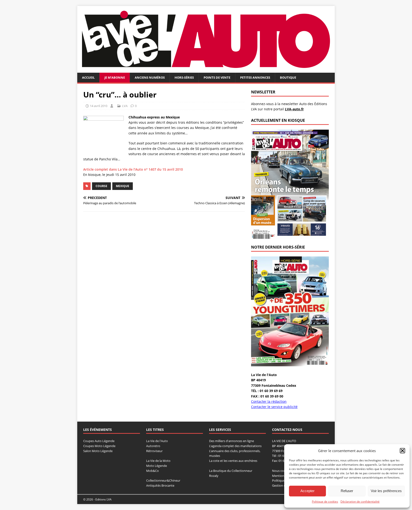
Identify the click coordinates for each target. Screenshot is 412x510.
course (101, 186)
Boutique (288, 77)
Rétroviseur (154, 451)
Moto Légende (156, 466)
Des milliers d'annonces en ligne (231, 441)
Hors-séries (184, 77)
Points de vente (217, 77)
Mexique (122, 186)
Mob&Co (152, 471)
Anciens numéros (150, 77)
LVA (125, 106)
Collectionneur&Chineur (163, 480)
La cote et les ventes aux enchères (233, 461)
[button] (402, 450)
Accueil (88, 77)
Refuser (347, 491)
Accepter (307, 491)
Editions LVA (103, 499)
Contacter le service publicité (274, 406)
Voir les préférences (386, 491)
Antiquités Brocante (160, 485)
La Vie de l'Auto (157, 441)
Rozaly (213, 476)
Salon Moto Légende (98, 451)
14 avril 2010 (98, 106)
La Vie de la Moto (158, 461)
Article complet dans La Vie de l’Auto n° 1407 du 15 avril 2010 (133, 169)
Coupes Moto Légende (99, 446)
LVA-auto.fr (294, 109)
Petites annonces (255, 77)
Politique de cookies (325, 502)
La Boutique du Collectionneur (230, 471)
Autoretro (153, 446)
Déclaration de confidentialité (360, 502)
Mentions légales (284, 476)
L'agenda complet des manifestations (235, 446)
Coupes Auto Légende (98, 441)
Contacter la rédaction (269, 401)
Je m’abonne (114, 77)
